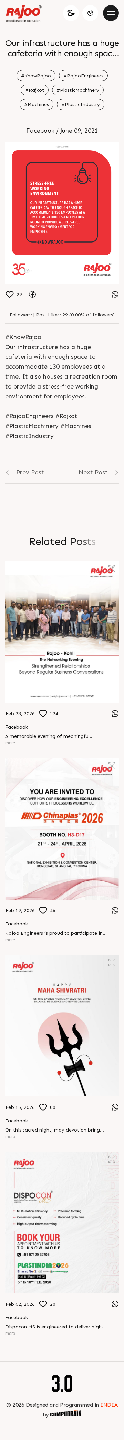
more (10, 742)
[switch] (90, 13)
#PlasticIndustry (80, 105)
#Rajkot (34, 90)
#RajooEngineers (83, 76)
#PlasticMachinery (77, 90)
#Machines (36, 105)
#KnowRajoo (36, 76)
